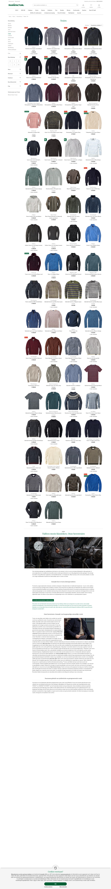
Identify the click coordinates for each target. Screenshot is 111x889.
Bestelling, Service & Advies (93, 1)
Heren (14, 16)
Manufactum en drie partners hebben (21, 874)
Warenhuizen (11, 1)
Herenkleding (19, 16)
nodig (42, 874)
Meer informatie (63, 886)
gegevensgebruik (65, 874)
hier (35, 880)
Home (10, 16)
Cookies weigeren (48, 886)
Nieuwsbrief (17, 1)
